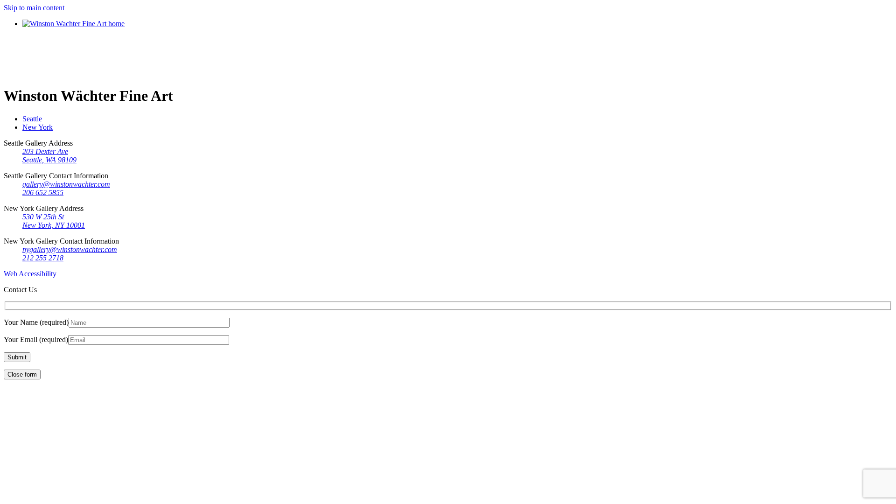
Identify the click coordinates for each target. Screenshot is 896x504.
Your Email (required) (36, 339)
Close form (22, 374)
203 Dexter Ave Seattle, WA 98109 (49, 155)
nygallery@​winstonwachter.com (69, 249)
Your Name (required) (36, 322)
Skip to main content (34, 8)
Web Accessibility (30, 274)
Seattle (32, 119)
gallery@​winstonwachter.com (66, 184)
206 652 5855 (42, 192)
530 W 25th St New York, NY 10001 (53, 221)
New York (37, 127)
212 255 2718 (42, 258)
